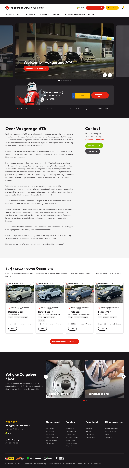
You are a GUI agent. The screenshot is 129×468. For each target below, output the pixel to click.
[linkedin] (17, 443)
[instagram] (14, 443)
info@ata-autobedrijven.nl (95, 139)
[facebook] (6, 443)
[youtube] (10, 443)
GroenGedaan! (35, 458)
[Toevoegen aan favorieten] (31, 284)
